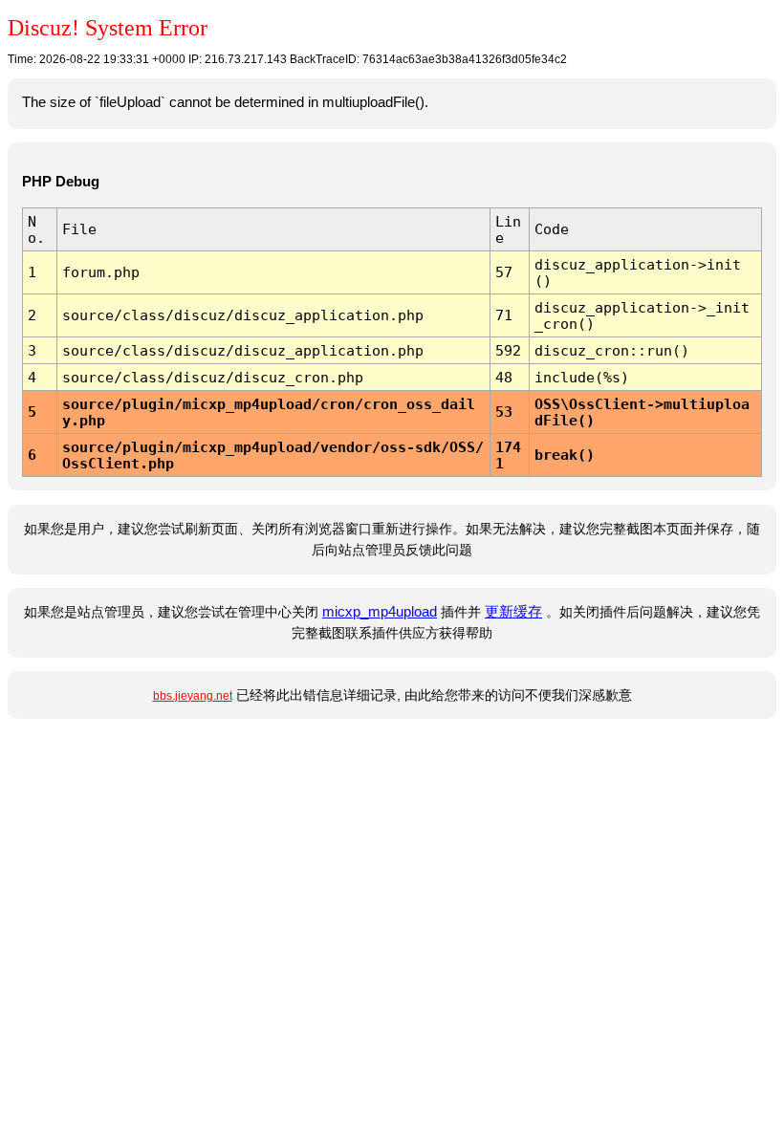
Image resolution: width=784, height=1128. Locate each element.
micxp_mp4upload (379, 611)
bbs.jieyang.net (192, 696)
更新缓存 (513, 611)
